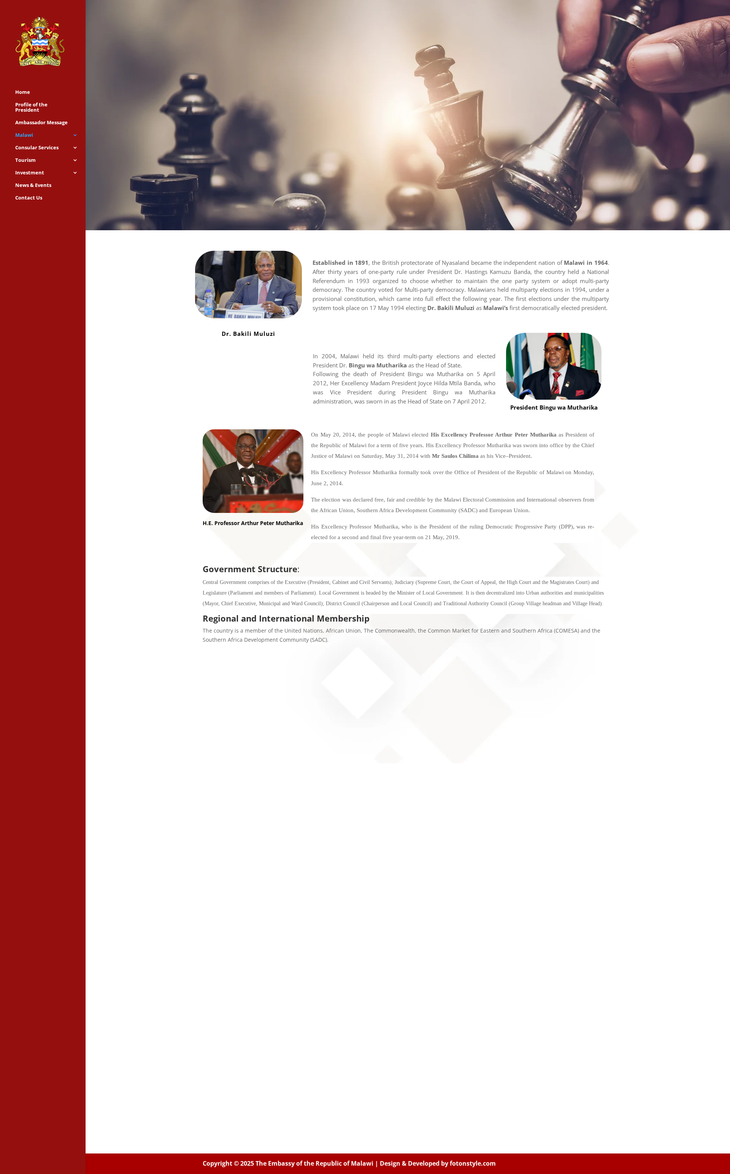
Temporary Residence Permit (371, 870)
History (296, 833)
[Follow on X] (408, 1092)
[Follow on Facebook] (380, 1092)
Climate (296, 882)
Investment (29, 173)
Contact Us (28, 198)
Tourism (25, 160)
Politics (296, 858)
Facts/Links (301, 919)
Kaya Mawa (441, 882)
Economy (299, 870)
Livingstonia (442, 955)
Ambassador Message (41, 123)
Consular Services (37, 148)
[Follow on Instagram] (435, 1092)
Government (304, 846)
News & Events (33, 185)
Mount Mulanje (447, 943)
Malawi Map (302, 955)
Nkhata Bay (441, 846)
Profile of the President (31, 107)
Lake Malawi (442, 833)
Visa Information (379, 846)
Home (22, 92)
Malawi (24, 135)
